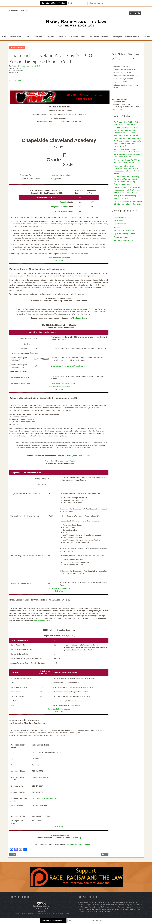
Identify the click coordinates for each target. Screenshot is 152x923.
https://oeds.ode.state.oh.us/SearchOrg (30, 735)
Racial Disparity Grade (42, 621)
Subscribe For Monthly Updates (53, 3)
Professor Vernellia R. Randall (78, 844)
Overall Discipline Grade (79, 254)
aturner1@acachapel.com (41, 777)
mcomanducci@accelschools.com (44, 798)
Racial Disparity (61, 211)
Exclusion (64, 202)
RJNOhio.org (76, 121)
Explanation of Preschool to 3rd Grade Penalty (68, 366)
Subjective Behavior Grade (79, 456)
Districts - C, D (20, 68)
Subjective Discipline (59, 207)
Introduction (35, 254)
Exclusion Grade (79, 318)
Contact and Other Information (59, 258)
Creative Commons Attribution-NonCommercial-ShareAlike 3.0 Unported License (42, 913)
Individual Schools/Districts (32, 66)
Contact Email (117, 109)
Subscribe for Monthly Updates (53, 920)
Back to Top (59, 260)
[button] (28, 36)
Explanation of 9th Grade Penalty (63, 383)
